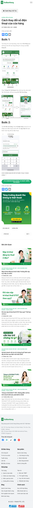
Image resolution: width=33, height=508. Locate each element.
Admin (15, 27)
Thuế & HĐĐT (9, 269)
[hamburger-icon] (31, 2)
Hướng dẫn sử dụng (7, 17)
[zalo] (6, 440)
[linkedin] (14, 440)
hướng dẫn (15, 228)
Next (27, 234)
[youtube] (19, 440)
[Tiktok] (10, 440)
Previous (6, 234)
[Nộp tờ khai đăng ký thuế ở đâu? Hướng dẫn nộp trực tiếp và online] (16, 256)
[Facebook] (2, 440)
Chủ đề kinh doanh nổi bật (9, 268)
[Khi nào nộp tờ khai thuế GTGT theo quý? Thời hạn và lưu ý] (16, 297)
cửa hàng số (6, 228)
